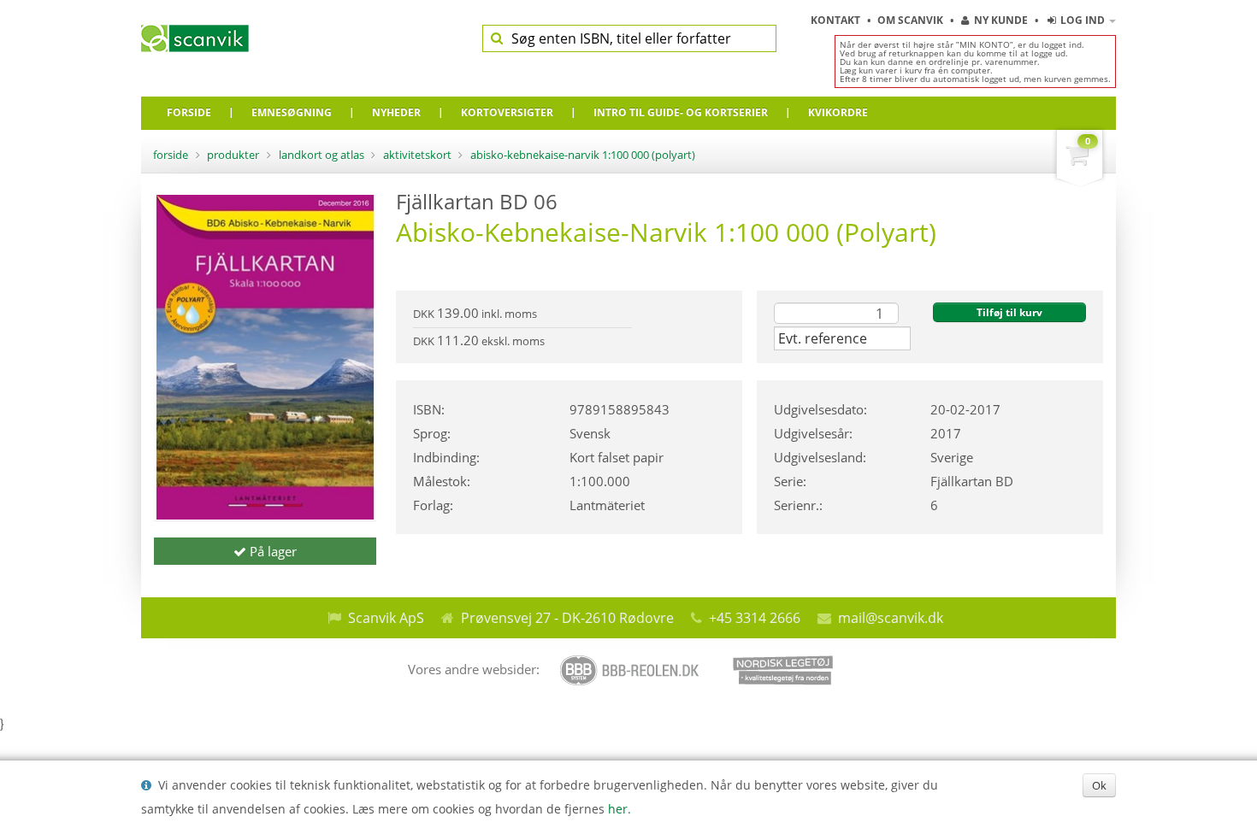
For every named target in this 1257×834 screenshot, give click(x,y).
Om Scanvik (911, 20)
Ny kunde (1000, 20)
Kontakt (837, 20)
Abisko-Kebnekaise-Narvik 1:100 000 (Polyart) (582, 154)
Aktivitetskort (417, 154)
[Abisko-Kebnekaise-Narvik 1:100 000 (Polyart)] (265, 357)
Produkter (233, 154)
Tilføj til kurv (1009, 312)
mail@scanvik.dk (890, 617)
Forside (170, 154)
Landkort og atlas (321, 154)
